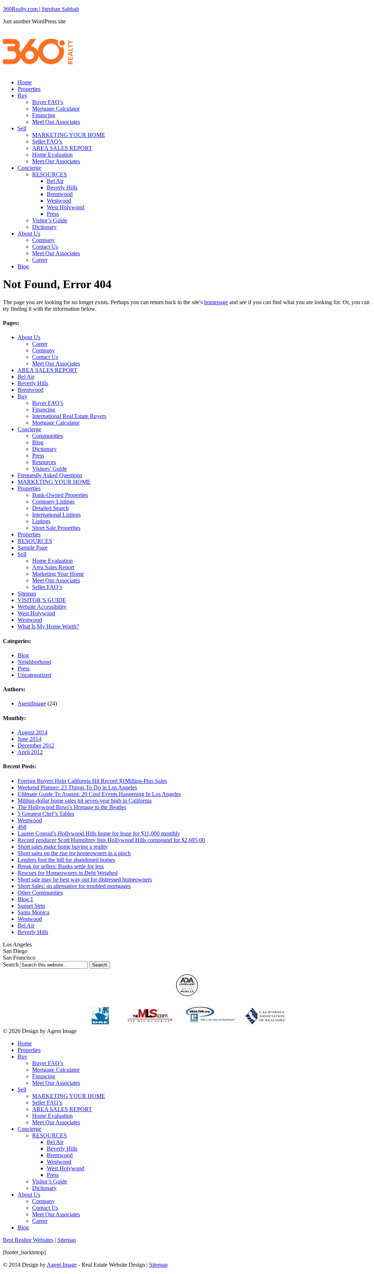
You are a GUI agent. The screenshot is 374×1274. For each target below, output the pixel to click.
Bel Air (55, 181)
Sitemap (27, 593)
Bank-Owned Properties (60, 495)
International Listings (56, 515)
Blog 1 (25, 899)
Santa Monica (33, 912)
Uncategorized (34, 675)
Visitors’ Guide (49, 469)
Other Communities (40, 892)
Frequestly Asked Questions (50, 475)
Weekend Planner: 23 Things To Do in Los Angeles (77, 787)
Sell (22, 128)
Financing (43, 115)
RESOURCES (49, 174)
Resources (44, 462)
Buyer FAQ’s (47, 102)
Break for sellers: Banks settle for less (61, 866)
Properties (29, 89)
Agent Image (62, 1265)
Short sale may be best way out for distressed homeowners (85, 879)
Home (25, 82)
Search (11, 964)
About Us (29, 233)
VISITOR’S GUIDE (42, 600)
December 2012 (36, 745)
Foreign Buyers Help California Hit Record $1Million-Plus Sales (92, 781)
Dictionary (44, 227)
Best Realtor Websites (28, 1240)
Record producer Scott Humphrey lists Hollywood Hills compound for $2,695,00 (111, 840)
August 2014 (32, 732)
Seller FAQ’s (47, 141)
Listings (41, 521)
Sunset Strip (31, 906)
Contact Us (45, 247)
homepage (216, 302)
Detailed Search (50, 508)
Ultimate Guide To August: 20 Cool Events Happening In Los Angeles (99, 794)
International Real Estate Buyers (69, 416)
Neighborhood (34, 662)
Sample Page (32, 547)
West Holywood (65, 207)
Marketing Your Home (58, 574)
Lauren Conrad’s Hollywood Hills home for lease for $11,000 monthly (99, 833)
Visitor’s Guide (49, 220)
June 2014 (29, 739)
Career (39, 260)
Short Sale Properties (56, 528)
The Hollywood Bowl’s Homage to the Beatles (72, 807)
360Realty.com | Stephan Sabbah (41, 9)
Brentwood (60, 194)
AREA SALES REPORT (62, 148)
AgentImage (32, 703)
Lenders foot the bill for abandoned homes (66, 860)
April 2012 (30, 752)
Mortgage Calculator (56, 109)
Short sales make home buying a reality (63, 846)
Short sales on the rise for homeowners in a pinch (74, 853)
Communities (47, 436)
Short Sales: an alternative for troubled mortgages (74, 886)
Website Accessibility (42, 607)
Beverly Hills (62, 187)
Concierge (29, 168)
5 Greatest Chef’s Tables (46, 814)
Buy (22, 95)
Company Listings (53, 501)
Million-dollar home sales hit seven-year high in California (85, 800)
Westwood (59, 201)
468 (22, 827)
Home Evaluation (52, 155)
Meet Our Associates (56, 122)
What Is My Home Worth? (48, 626)
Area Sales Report (53, 567)
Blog (23, 266)
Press (53, 214)
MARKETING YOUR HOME (68, 135)
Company (43, 240)
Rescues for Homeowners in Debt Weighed (68, 873)
